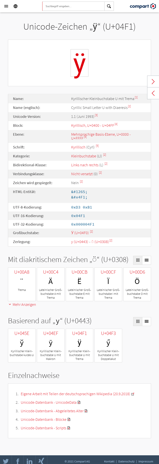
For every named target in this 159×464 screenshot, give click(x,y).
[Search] (109, 6)
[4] (116, 124)
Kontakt (109, 461)
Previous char (153, 93)
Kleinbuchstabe (83, 156)
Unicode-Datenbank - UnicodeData (49, 402)
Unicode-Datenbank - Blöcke (44, 419)
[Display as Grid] (137, 260)
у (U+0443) (79, 241)
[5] (97, 145)
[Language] (15, 6)
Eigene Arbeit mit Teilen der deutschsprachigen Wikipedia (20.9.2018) (75, 393)
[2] (129, 106)
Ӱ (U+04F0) (80, 232)
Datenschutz (126, 461)
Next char (153, 81)
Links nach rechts (85, 164)
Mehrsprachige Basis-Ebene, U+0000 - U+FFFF (101, 136)
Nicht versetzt (82, 173)
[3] (96, 115)
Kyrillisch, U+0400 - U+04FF (92, 125)
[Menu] (6, 6)
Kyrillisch (78, 147)
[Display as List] (146, 260)
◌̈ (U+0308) (100, 241)
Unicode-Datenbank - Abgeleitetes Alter (52, 410)
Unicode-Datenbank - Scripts (43, 427)
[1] (136, 97)
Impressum (145, 461)
